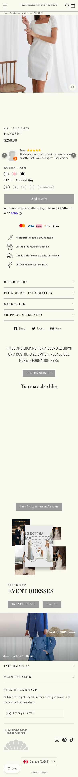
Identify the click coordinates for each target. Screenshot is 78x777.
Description (16, 282)
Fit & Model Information (28, 293)
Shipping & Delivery (23, 315)
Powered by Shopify (39, 772)
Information (17, 666)
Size (16, 180)
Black (22, 174)
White (6, 174)
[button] (4, 155)
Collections (16, 13)
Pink (14, 174)
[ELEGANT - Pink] (7, 483)
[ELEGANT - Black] (12, 483)
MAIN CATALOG (17, 677)
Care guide (14, 304)
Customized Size (46, 187)
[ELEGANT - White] (2, 483)
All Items (28, 13)
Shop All (52, 604)
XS (7, 187)
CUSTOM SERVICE (39, 373)
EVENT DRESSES (23, 604)
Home (6, 13)
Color (15, 167)
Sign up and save (20, 690)
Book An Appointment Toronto (39, 506)
